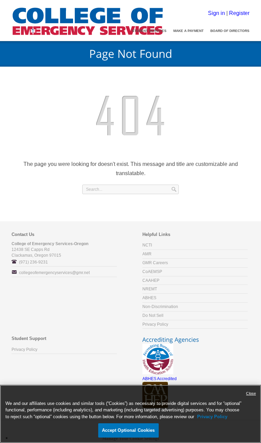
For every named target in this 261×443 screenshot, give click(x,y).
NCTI (147, 245)
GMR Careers (155, 262)
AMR (147, 254)
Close (251, 393)
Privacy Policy (155, 324)
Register (239, 13)
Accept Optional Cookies (128, 430)
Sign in (216, 13)
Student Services (149, 31)
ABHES (149, 297)
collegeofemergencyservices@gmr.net (54, 272)
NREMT (149, 289)
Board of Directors (229, 31)
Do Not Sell (152, 315)
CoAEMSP (152, 271)
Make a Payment (188, 31)
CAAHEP (150, 280)
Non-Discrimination (160, 306)
